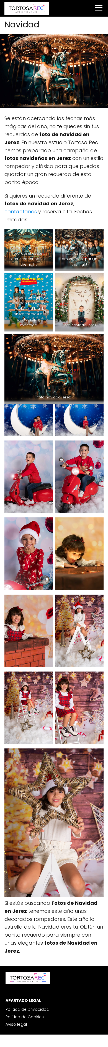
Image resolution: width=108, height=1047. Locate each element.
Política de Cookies (25, 1017)
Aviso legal (16, 1024)
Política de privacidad (27, 1009)
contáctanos (20, 211)
